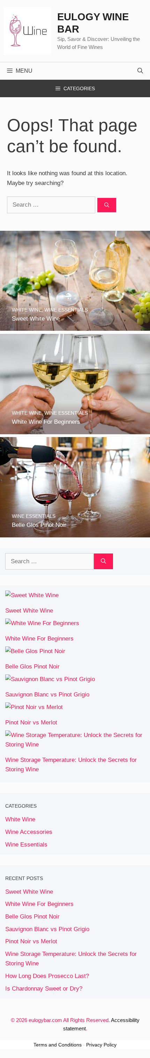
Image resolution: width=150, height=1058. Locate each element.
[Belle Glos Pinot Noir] (75, 532)
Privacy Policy (101, 1045)
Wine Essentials (26, 844)
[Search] (107, 205)
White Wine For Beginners (39, 638)
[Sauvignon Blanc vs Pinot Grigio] (50, 679)
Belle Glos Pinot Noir (32, 666)
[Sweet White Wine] (75, 326)
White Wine (20, 819)
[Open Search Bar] (140, 71)
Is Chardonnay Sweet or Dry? (43, 988)
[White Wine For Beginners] (75, 429)
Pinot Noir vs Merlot (31, 722)
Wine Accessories (28, 832)
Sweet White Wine (29, 610)
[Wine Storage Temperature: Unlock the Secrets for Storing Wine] (75, 744)
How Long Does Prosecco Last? (47, 976)
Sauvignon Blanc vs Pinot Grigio (47, 694)
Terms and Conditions (57, 1045)
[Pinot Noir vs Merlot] (34, 707)
